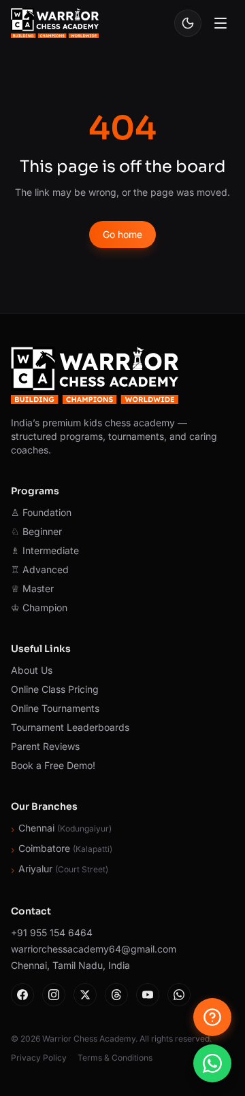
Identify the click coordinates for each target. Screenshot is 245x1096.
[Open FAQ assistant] (212, 1017)
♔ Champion (39, 607)
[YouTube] (147, 994)
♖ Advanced (40, 569)
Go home (122, 234)
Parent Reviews (45, 746)
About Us (31, 670)
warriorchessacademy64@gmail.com (93, 949)
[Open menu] (220, 23)
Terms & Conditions (115, 1057)
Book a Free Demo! (53, 765)
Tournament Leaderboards (70, 727)
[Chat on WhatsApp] (212, 1063)
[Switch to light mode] (187, 23)
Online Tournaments (55, 708)
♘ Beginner (36, 531)
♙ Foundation (41, 512)
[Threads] (116, 994)
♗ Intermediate (45, 550)
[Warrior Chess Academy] (55, 23)
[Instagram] (53, 994)
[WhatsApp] (179, 994)
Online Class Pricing (55, 689)
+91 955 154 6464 (52, 932)
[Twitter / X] (85, 994)
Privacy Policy (39, 1057)
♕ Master (32, 588)
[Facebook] (22, 994)
